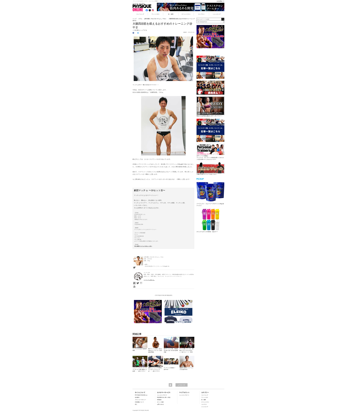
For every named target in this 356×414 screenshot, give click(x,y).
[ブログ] (140, 282)
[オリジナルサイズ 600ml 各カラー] (210, 219)
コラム (140, 18)
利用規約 (159, 399)
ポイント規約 (160, 402)
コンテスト (201, 14)
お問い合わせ (160, 404)
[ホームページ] (134, 282)
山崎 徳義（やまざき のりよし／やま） (155, 18)
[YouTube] (134, 286)
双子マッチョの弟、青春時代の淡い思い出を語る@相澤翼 (171, 350)
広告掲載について (139, 402)
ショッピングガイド (162, 395)
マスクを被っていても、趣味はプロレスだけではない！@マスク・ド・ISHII (186, 350)
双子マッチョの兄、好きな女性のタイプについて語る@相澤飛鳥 (155, 350)
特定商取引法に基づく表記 (163, 397)
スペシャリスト (186, 14)
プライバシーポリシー (140, 399)
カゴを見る (219, 1)
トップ (134, 18)
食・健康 (170, 14)
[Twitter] (134, 267)
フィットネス (155, 14)
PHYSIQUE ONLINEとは (141, 395)
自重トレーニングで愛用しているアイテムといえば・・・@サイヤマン (155, 369)
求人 (136, 404)
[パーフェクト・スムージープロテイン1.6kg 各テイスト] (210, 191)
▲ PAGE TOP (181, 385)
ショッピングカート (184, 395)
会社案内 (137, 397)
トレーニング (140, 14)
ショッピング (217, 14)
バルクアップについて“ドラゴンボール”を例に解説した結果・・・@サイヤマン (140, 369)
